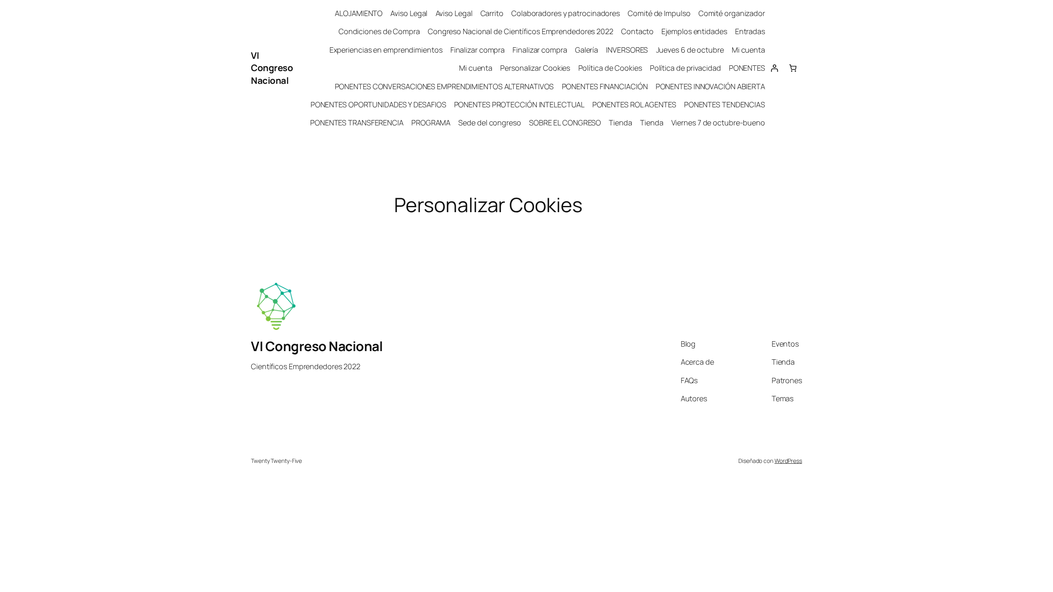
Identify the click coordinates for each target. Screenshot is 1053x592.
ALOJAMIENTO (359, 13)
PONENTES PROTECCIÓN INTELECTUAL (519, 104)
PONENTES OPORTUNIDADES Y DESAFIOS (378, 104)
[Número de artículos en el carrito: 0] (793, 68)
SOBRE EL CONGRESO (565, 122)
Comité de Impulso (659, 13)
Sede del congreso (489, 122)
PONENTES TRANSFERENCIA (357, 122)
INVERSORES (627, 50)
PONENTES (747, 68)
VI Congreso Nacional (272, 68)
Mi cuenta (748, 50)
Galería (586, 50)
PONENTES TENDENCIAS (724, 104)
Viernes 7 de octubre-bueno (718, 122)
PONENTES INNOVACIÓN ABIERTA (710, 86)
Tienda (620, 122)
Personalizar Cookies (535, 68)
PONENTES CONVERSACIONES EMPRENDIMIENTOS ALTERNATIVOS (444, 86)
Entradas (750, 31)
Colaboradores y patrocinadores (565, 13)
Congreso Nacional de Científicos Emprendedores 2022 (520, 31)
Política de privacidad (685, 68)
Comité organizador (731, 13)
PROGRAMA (430, 122)
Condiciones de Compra (379, 31)
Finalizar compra (477, 50)
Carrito (491, 13)
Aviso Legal (408, 13)
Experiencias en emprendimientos (386, 50)
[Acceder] (774, 68)
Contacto (637, 31)
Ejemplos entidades (694, 31)
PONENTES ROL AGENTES (634, 104)
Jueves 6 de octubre (690, 50)
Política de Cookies (610, 68)
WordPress (788, 461)
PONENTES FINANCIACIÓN (605, 86)
